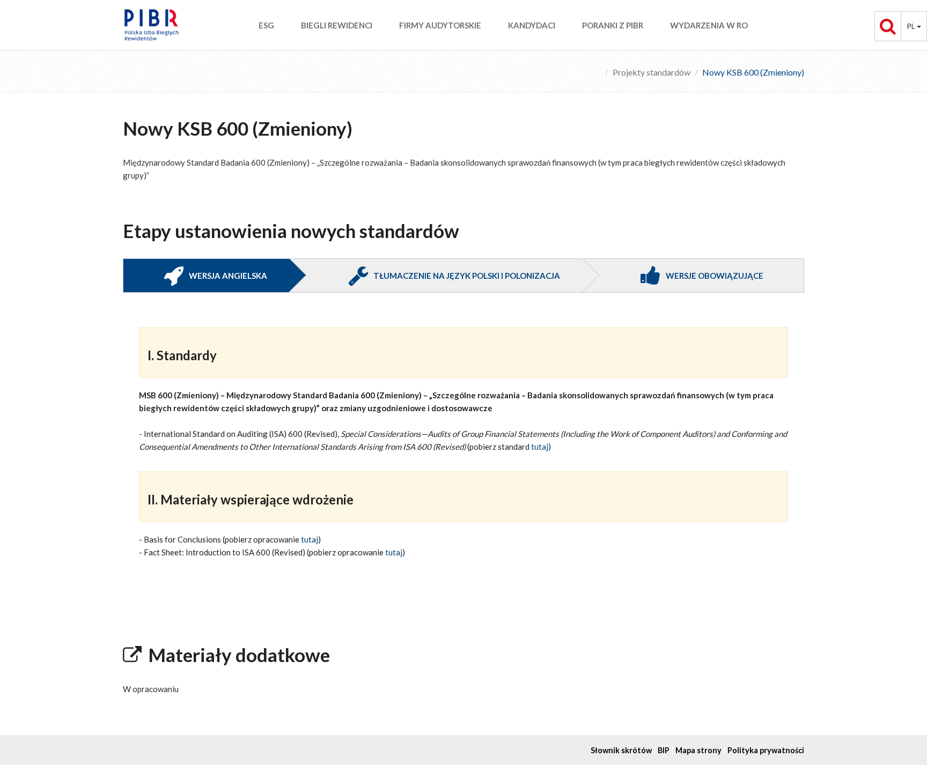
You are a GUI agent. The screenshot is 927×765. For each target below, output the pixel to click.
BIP (664, 750)
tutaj (539, 446)
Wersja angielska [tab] (228, 275)
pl (912, 26)
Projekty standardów (651, 72)
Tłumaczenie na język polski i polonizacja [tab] (466, 275)
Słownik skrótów (621, 750)
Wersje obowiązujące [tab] (714, 275)
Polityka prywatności (765, 750)
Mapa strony (698, 750)
